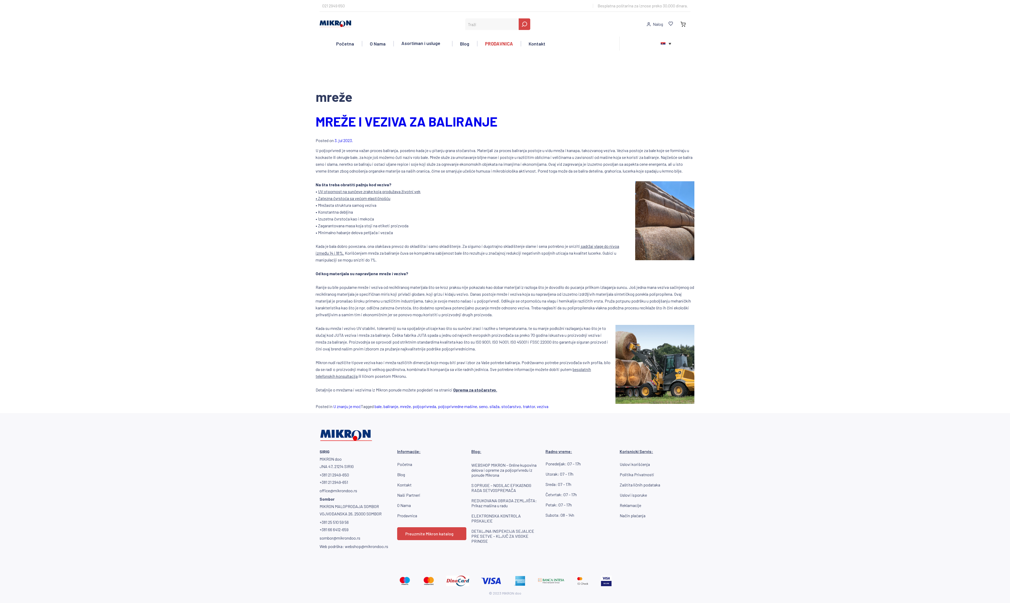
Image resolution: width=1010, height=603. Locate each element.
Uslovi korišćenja (635, 464)
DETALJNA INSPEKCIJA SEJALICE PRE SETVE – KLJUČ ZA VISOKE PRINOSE (502, 536)
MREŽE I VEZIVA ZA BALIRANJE (406, 121)
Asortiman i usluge (420, 43)
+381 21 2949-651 (334, 482)
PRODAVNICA (499, 44)
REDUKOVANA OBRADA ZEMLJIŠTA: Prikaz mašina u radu (504, 503)
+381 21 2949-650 (334, 474)
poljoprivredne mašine (457, 406)
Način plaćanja (632, 515)
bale (378, 406)
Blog (464, 44)
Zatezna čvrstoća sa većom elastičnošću (354, 198)
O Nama (378, 44)
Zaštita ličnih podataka (640, 484)
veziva (542, 406)
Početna (345, 44)
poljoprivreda (424, 406)
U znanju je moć (347, 406)
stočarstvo (511, 406)
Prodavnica (407, 515)
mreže (405, 406)
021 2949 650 (333, 5)
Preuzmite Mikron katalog (429, 533)
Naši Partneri (408, 495)
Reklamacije (630, 505)
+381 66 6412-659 (334, 529)
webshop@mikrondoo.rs (366, 546)
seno (483, 406)
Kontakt (537, 44)
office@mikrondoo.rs (338, 490)
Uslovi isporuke (633, 495)
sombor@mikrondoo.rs (340, 537)
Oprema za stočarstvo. (475, 389)
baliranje (390, 406)
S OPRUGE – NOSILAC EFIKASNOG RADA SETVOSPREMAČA (501, 488)
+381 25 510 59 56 (334, 522)
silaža (494, 406)
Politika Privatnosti (637, 474)
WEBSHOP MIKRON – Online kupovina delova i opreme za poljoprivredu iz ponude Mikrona (504, 470)
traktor (529, 406)
